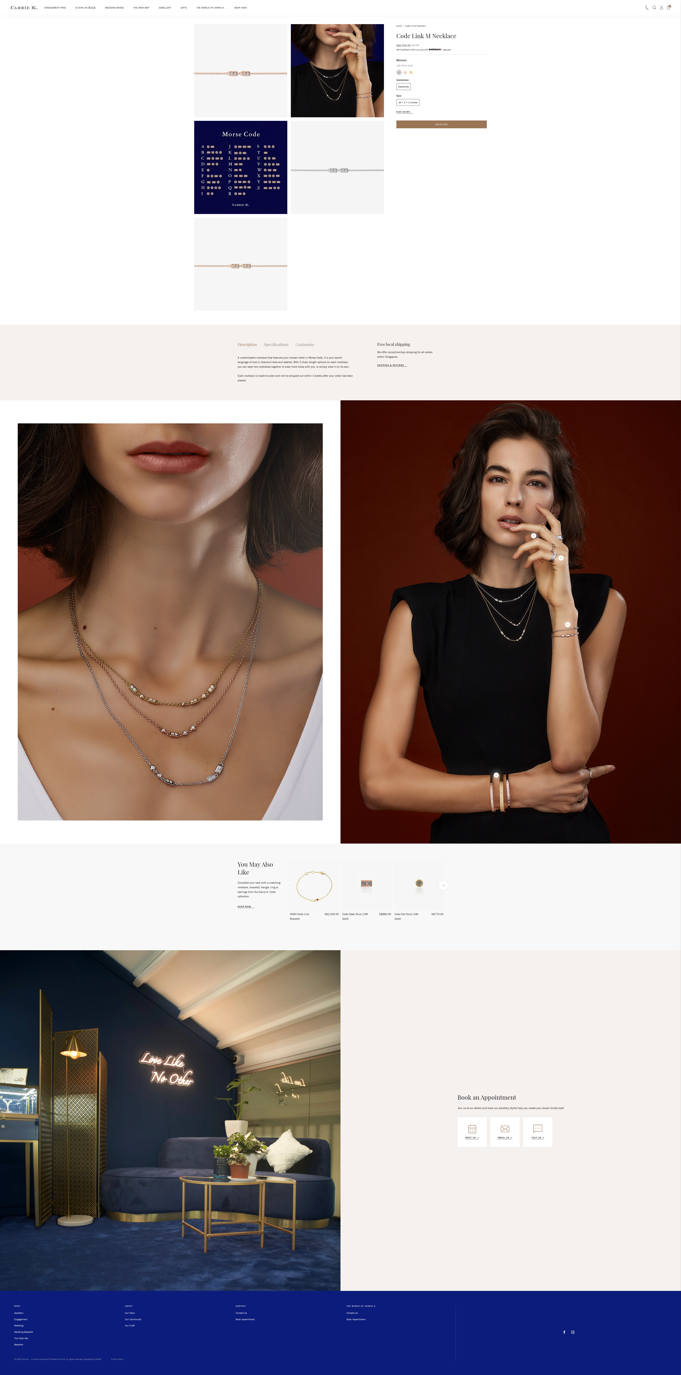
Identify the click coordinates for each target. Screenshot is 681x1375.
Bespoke (18, 1344)
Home (399, 25)
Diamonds (403, 86)
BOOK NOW (240, 7)
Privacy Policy (117, 1359)
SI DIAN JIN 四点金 (85, 7)
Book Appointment (245, 1319)
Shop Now (245, 906)
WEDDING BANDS (114, 7)
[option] (314, 892)
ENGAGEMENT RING (55, 7)
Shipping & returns (391, 365)
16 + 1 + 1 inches (407, 102)
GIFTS (184, 7)
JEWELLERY (165, 7)
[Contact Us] (647, 8)
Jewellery (18, 1312)
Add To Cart (441, 124)
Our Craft (130, 1325)
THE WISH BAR (141, 7)
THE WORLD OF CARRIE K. (210, 7)
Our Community (133, 1319)
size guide (403, 112)
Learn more (447, 49)
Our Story (130, 1312)
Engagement (20, 1319)
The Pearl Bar (21, 1338)
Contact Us (241, 1312)
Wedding (18, 1325)
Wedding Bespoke (23, 1331)
